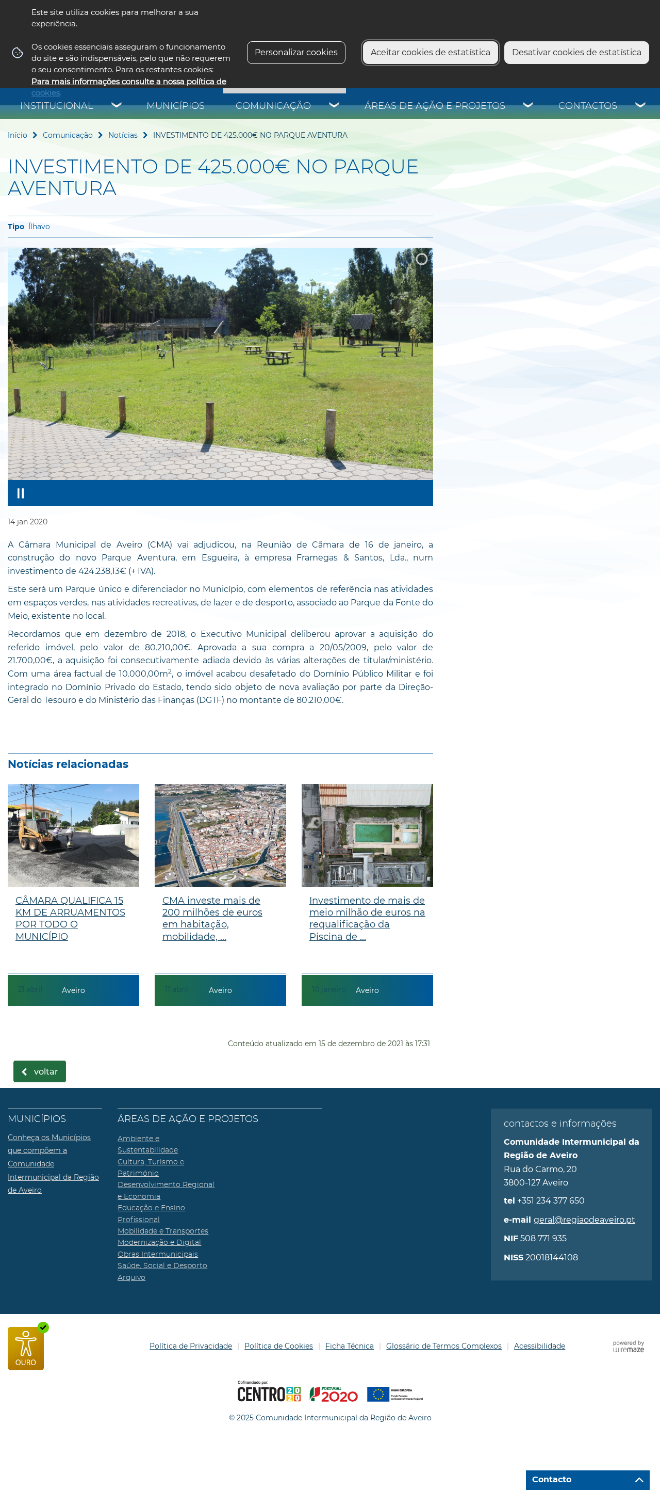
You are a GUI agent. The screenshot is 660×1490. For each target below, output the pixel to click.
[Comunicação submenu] (334, 106)
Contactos (587, 106)
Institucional (56, 106)
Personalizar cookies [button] (296, 52)
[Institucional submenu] (117, 106)
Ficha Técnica (349, 1346)
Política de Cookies (278, 1346)
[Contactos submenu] (641, 106)
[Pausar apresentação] (21, 493)
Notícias (123, 135)
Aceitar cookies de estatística (430, 52)
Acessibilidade (539, 1346)
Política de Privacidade (191, 1346)
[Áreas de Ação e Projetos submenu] (528, 106)
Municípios (175, 106)
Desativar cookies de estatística (576, 52)
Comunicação (273, 106)
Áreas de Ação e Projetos (435, 106)
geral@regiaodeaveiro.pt (584, 1220)
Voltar (46, 1072)
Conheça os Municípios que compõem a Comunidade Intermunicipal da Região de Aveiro (53, 1164)
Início (17, 135)
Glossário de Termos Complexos (444, 1346)
